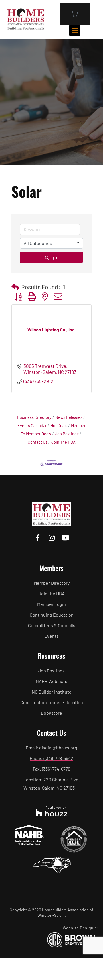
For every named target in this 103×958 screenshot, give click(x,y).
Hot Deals (58, 425)
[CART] (75, 14)
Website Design (78, 927)
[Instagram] (51, 538)
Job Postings (67, 433)
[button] (74, 30)
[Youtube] (65, 538)
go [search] (54, 257)
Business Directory (34, 417)
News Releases (68, 417)
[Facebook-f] (37, 538)
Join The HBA (63, 442)
